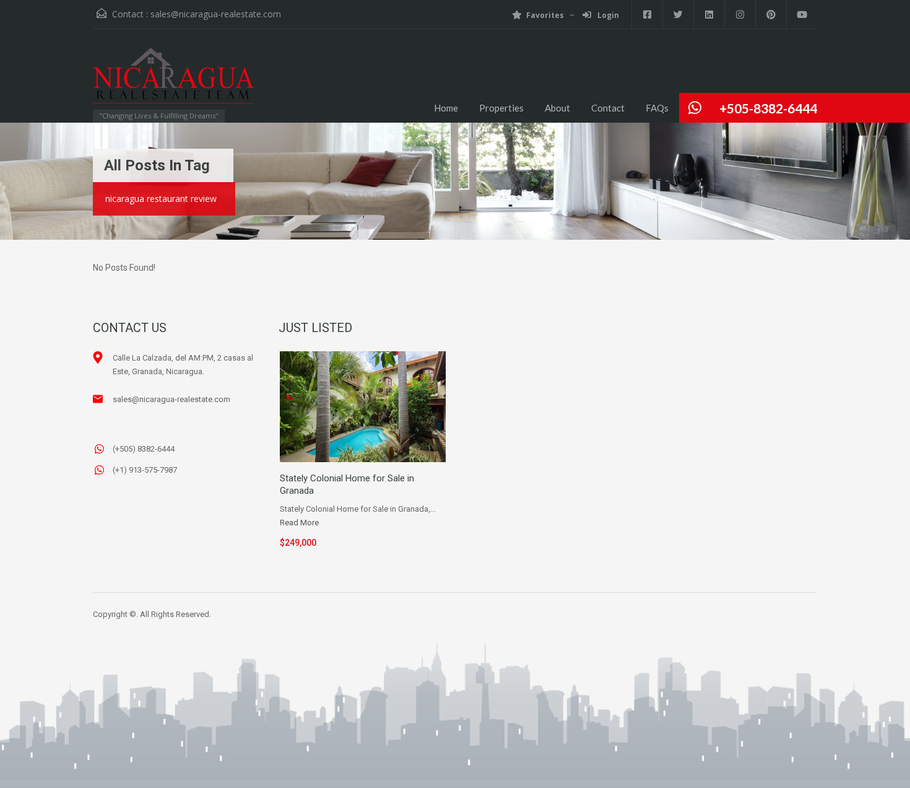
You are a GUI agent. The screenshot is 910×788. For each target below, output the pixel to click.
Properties (501, 107)
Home (446, 107)
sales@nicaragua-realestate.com (215, 14)
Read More (299, 522)
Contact (608, 107)
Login (607, 15)
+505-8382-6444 (768, 108)
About (557, 107)
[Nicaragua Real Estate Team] (173, 82)
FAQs (657, 107)
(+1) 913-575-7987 (145, 470)
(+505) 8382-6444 (144, 448)
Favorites (545, 15)
